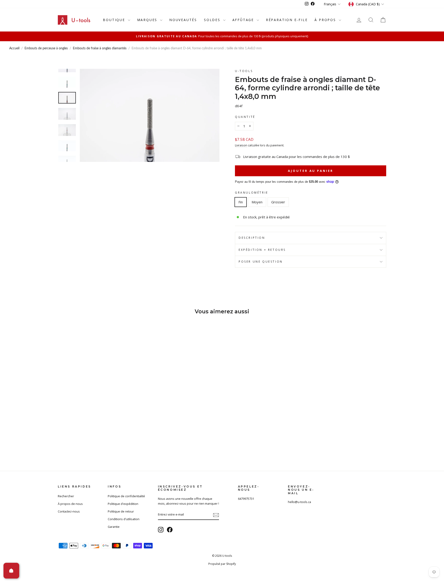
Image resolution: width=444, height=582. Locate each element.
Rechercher (66, 496)
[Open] (11, 571)
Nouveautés (183, 20)
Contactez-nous (69, 511)
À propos (325, 20)
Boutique (114, 20)
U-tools (244, 71)
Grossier (278, 202)
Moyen (257, 202)
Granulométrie (251, 193)
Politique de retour (121, 511)
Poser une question (261, 262)
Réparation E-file (287, 20)
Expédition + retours (262, 250)
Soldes (213, 20)
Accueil (14, 48)
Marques (148, 20)
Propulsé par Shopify (222, 564)
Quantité (245, 117)
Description (252, 238)
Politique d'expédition (123, 504)
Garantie (114, 527)
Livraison (241, 145)
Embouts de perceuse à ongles (46, 48)
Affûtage (244, 20)
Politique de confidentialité (126, 496)
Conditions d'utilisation (123, 519)
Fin (240, 202)
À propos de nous (70, 504)
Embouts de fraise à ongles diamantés (99, 48)
